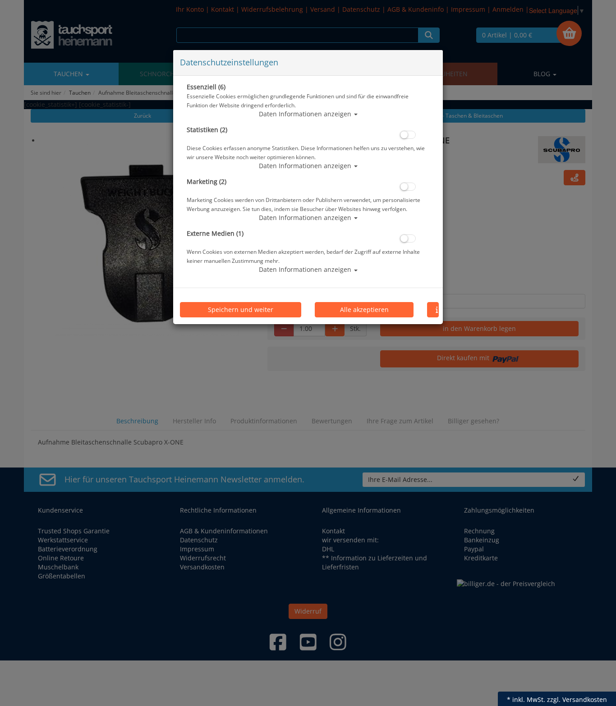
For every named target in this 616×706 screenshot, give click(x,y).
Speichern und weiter (240, 309)
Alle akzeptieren (364, 309)
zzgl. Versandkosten (577, 699)
